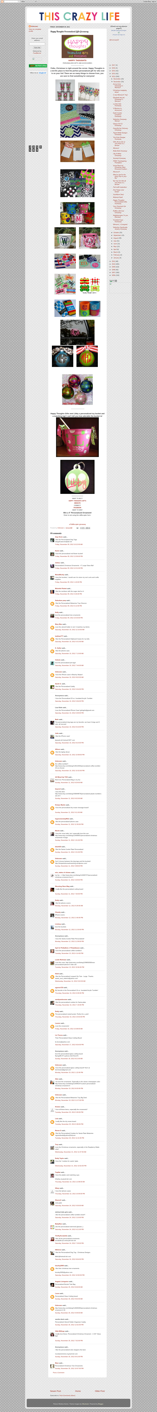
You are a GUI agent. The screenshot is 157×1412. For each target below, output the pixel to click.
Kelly (57, 612)
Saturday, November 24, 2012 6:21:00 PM (69, 1229)
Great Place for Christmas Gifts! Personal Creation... (120, 167)
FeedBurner (37, 53)
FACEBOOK (77, 507)
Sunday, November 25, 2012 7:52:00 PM (69, 1340)
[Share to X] (85, 528)
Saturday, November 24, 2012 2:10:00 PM (69, 1217)
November (117, 81)
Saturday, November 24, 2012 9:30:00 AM (69, 1205)
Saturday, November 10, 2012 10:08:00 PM (69, 755)
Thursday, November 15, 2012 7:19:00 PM (69, 1005)
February (117, 255)
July (115, 241)
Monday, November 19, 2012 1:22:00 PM (69, 1072)
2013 (114, 73)
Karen (57, 551)
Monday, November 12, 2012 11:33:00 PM (69, 929)
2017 (114, 65)
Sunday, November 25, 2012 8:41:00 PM (69, 1356)
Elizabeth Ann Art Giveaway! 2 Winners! (119, 99)
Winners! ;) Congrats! (120, 224)
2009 (114, 267)
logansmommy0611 (62, 819)
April (115, 249)
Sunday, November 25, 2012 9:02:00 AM (69, 1299)
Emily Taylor (59, 1158)
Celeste (58, 660)
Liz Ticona (59, 1035)
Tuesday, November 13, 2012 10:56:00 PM (69, 967)
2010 (114, 264)
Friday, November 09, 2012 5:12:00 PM (68, 606)
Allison (57, 749)
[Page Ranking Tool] (113, 281)
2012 (114, 76)
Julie (57, 733)
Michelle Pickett (61, 588)
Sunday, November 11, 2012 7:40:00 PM (69, 894)
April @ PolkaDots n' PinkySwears (67, 948)
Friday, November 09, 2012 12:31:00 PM (69, 568)
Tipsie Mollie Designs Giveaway (120, 133)
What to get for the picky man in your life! (120, 176)
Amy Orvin (59, 537)
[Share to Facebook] (87, 528)
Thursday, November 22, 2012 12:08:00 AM (70, 1182)
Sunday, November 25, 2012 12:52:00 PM (69, 1325)
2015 (114, 68)
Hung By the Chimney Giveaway (120, 129)
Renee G (58, 1130)
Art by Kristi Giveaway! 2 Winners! (118, 85)
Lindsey (58, 924)
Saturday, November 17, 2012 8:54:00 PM (69, 1044)
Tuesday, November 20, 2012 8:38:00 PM (69, 1124)
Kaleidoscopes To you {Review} (120, 216)
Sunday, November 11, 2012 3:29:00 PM (69, 880)
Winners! (116, 148)
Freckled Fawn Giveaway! (118, 220)
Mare (57, 1363)
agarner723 (59, 987)
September (117, 235)
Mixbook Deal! (118, 197)
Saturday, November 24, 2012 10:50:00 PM (69, 1275)
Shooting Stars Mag (62, 886)
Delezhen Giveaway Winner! (120, 120)
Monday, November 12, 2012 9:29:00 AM (69, 906)
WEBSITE (77, 503)
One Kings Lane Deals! (118, 190)
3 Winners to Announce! (117, 109)
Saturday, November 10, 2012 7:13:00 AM (69, 653)
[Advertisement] (77, 1383)
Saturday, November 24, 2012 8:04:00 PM (69, 1259)
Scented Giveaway (119, 158)
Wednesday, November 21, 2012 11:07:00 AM (70, 1152)
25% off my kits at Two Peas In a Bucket (119, 143)
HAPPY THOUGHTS (77, 60)
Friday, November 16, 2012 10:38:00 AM (69, 1029)
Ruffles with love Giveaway (118, 211)
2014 (114, 71)
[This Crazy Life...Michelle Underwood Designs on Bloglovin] (38, 74)
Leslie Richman (60, 960)
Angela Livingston (62, 1281)
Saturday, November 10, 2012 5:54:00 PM (69, 689)
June (115, 244)
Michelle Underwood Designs (118, 30)
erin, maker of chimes (63, 872)
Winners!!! (116, 172)
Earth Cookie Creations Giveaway (117, 114)
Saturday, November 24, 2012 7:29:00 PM (69, 1243)
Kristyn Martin (60, 805)
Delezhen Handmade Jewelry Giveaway (120, 228)
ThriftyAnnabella (61, 1236)
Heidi (57, 974)
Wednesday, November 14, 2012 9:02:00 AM (70, 981)
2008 (114, 270)
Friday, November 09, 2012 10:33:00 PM (69, 618)
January (116, 258)
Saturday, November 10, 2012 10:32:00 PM (69, 770)
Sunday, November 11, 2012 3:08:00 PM (69, 866)
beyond (58, 789)
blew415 (58, 846)
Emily (57, 900)
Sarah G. (58, 684)
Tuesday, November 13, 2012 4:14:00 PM (69, 953)
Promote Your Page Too (119, 34)
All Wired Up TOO (61, 777)
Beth (57, 719)
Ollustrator (85, 1404)
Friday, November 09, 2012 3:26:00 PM (68, 594)
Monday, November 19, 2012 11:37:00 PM (69, 1100)
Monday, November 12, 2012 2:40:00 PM (69, 917)
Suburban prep (60, 600)
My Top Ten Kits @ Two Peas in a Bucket (119, 182)
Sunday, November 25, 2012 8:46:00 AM (69, 1287)
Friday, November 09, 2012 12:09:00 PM (69, 556)
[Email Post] (77, 528)
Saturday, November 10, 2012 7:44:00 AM (69, 665)
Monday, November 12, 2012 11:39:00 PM (69, 941)
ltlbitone (58, 1250)
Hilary (57, 1188)
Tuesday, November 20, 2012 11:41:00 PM (69, 1138)
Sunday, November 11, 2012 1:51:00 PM (69, 840)
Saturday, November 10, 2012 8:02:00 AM (69, 677)
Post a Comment (58, 1372)
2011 (113, 261)
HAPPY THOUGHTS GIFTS (77, 501)
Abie (56, 1079)
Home (78, 1391)
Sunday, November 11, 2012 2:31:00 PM (69, 852)
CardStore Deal (118, 194)
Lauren (57, 1023)
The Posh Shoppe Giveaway (119, 138)
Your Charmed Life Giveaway (119, 207)
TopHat (57, 1172)
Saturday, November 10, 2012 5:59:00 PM (69, 713)
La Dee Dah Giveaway (117, 104)
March (116, 252)
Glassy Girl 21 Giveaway (118, 124)
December (117, 79)
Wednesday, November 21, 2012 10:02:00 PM (70, 1166)
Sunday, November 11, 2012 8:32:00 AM (68, 798)
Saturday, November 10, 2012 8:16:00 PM (69, 727)
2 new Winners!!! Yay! (120, 95)
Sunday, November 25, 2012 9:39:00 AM (69, 1313)
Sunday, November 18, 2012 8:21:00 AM (69, 1058)
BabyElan (58, 1224)
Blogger (100, 1404)
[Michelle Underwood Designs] (119, 32)
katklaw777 (59, 636)
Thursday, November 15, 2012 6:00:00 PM (69, 993)
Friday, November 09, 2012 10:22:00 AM (69, 544)
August (116, 238)
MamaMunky (59, 574)
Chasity (58, 912)
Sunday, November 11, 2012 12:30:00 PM (69, 824)
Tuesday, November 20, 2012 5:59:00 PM (69, 1112)
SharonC (58, 1200)
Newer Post (55, 1391)
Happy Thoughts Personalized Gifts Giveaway (120, 201)
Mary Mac (58, 624)
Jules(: (57, 563)
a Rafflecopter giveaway (77, 524)
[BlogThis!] (83, 528)
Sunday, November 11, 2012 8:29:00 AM (68, 782)
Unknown (58, 672)
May (115, 246)
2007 (114, 272)
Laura (57, 1293)
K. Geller (58, 648)
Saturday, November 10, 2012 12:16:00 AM (69, 629)
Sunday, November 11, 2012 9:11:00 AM (68, 812)
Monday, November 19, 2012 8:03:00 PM (69, 1088)
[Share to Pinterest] (89, 528)
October (116, 232)
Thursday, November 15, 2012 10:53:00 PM (70, 1017)
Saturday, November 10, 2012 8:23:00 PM (69, 743)
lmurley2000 (59, 1265)
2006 (114, 275)
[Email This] (81, 528)
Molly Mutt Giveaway (120, 151)
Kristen (57, 1107)
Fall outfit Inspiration (120, 187)
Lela (56, 1118)
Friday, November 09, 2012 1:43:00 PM (68, 582)
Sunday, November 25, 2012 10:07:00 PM (69, 1368)
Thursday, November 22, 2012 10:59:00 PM (70, 1194)
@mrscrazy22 (114, 40)
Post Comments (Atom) (67, 1395)
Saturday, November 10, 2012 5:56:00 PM (69, 701)
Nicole (57, 831)
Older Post (100, 1391)
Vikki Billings (60, 1331)
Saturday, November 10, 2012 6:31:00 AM (69, 641)
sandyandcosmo (61, 999)
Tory (56, 1144)
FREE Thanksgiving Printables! (119, 162)
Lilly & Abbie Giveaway (117, 154)
